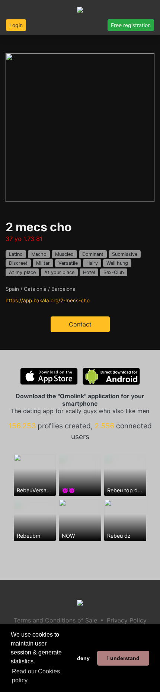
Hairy (92, 263)
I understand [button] (123, 658)
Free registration (131, 25)
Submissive (124, 254)
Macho (39, 254)
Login (16, 25)
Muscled (64, 254)
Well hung (117, 263)
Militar (43, 263)
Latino (16, 254)
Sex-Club (113, 272)
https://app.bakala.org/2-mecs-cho (48, 300)
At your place (59, 272)
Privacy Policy (127, 620)
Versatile (68, 263)
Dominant (92, 254)
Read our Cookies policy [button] (36, 675)
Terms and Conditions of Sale (55, 620)
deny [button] (83, 658)
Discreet (18, 263)
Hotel (89, 272)
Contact (80, 324)
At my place (22, 272)
